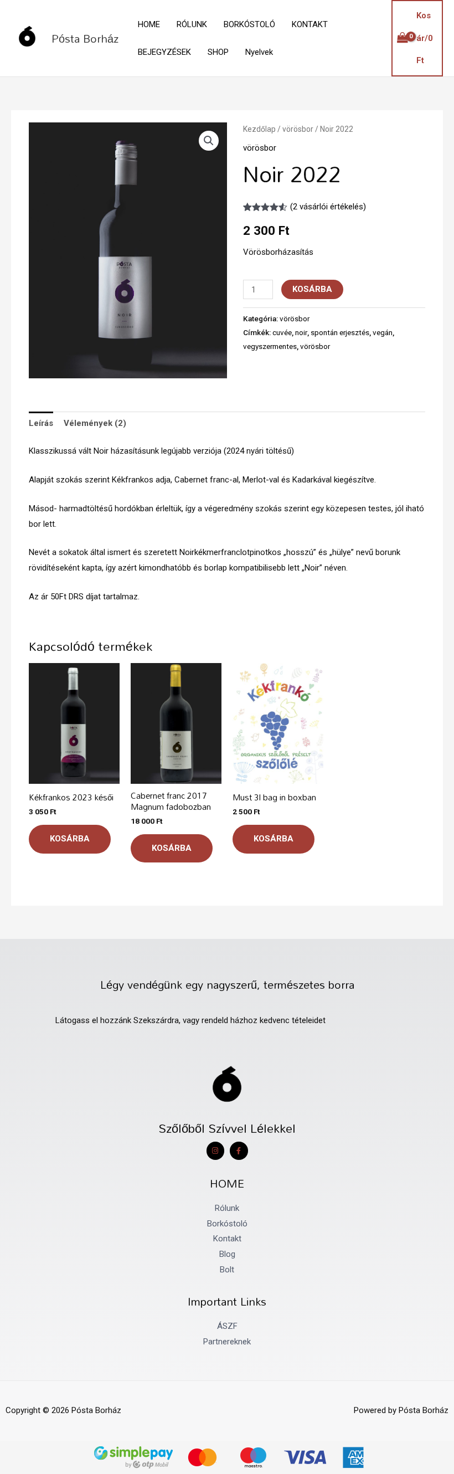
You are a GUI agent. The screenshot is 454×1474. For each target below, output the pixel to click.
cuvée (282, 332)
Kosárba (312, 289)
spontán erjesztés (340, 332)
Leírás (41, 423)
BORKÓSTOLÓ (249, 24)
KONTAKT (310, 24)
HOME (149, 24)
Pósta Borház (84, 38)
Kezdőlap (259, 129)
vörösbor (297, 129)
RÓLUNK (192, 24)
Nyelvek (259, 52)
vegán (383, 332)
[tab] (41, 423)
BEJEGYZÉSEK (164, 52)
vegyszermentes (270, 346)
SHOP (218, 52)
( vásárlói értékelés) (328, 207)
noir (301, 332)
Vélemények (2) (95, 423)
